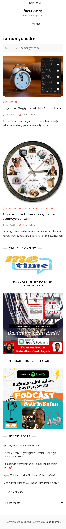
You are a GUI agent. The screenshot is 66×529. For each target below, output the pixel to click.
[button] (33, 23)
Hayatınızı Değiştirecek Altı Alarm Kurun (32, 108)
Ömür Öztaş (33, 11)
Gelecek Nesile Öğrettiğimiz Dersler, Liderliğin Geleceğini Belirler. (29, 454)
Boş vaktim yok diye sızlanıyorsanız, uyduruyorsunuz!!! (29, 216)
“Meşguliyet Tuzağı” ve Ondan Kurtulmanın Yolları (31, 482)
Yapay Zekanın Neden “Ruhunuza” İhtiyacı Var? (29, 475)
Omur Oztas (29, 114)
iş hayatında (9, 208)
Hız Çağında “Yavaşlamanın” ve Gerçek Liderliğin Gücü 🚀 (30, 465)
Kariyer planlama (27, 208)
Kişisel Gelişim (10, 102)
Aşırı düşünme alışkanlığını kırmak (21, 445)
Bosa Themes (53, 522)
